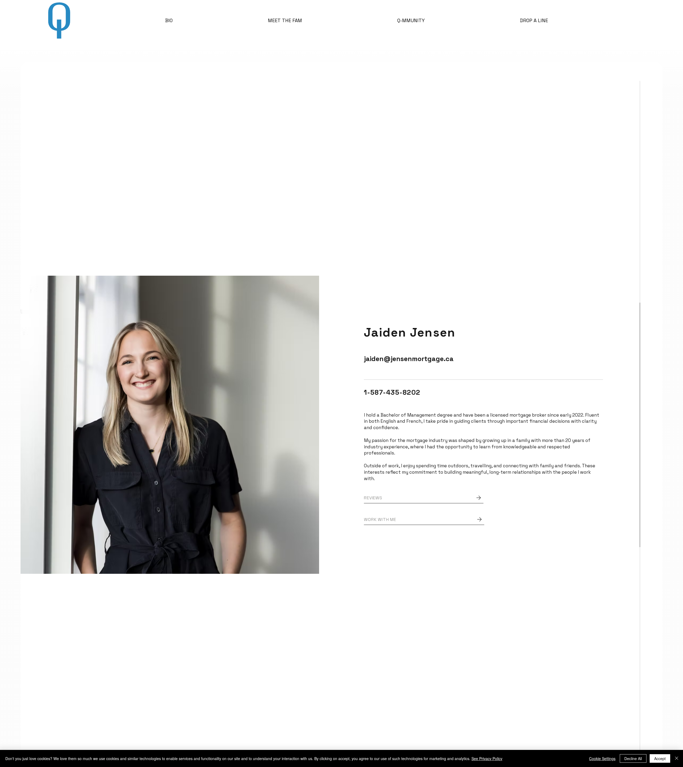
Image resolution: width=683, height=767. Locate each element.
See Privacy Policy (486, 758)
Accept (660, 758)
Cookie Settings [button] (602, 758)
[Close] (676, 758)
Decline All (633, 758)
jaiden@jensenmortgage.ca (409, 358)
